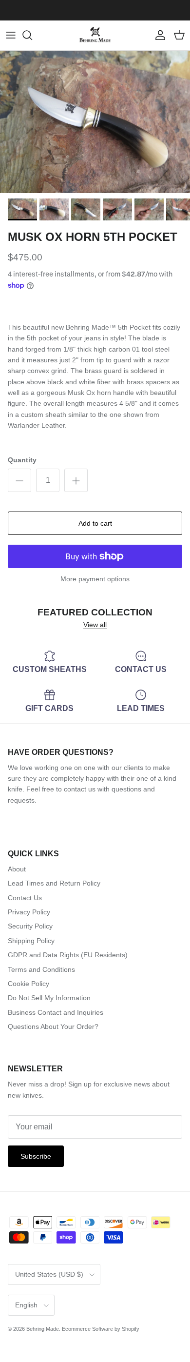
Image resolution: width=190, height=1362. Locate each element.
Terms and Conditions (41, 969)
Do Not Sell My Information (49, 998)
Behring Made (42, 1329)
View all (95, 625)
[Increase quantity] (76, 480)
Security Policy (30, 926)
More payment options (95, 579)
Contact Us (25, 898)
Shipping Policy (31, 941)
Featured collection (95, 612)
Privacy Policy (29, 912)
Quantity (22, 460)
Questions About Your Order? (53, 1026)
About (17, 869)
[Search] (32, 35)
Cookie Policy (28, 983)
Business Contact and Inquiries (55, 1012)
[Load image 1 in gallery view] (95, 122)
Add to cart (95, 523)
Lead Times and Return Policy (54, 883)
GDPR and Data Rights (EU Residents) (68, 955)
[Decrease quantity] (19, 480)
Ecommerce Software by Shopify (100, 1329)
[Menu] (10, 35)
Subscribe (35, 1156)
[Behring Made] (95, 35)
